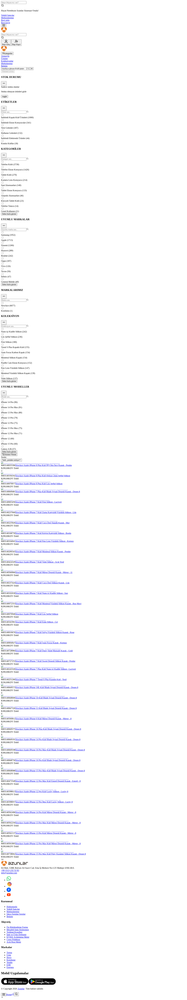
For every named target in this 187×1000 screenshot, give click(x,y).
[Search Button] (16, 994)
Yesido (9, 962)
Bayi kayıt (5, 23)
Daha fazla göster (9, 214)
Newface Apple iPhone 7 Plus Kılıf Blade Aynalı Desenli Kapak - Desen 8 (47, 491)
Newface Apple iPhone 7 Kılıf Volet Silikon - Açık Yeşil (39, 562)
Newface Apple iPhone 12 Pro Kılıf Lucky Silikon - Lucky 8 (41, 791)
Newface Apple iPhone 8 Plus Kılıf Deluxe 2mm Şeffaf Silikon (42, 476)
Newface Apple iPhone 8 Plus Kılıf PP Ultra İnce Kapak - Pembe (43, 465)
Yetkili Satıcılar (7, 15)
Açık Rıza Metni (14, 942)
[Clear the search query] (32, 68)
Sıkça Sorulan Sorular (16, 914)
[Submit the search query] (28, 68)
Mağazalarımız (7, 18)
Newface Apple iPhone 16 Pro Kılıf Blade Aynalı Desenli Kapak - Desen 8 (47, 760)
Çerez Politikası (13, 939)
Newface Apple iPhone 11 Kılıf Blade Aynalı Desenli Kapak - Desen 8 (46, 708)
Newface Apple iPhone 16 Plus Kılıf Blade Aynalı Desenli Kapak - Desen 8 (48, 729)
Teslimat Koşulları (14, 932)
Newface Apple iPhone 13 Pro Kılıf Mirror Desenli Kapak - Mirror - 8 (45, 833)
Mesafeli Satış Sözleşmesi (18, 930)
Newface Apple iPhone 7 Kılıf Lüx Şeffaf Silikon (36, 614)
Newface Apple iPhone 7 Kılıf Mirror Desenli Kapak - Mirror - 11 (43, 572)
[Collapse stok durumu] (4, 83)
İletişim (4, 66)
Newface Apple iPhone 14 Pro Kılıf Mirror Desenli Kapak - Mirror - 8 (45, 812)
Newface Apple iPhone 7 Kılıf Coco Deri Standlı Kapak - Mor (42, 523)
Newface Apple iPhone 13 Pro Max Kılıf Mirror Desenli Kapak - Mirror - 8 (48, 823)
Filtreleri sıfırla (8, 72)
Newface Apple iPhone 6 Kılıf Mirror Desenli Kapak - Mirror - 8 (43, 718)
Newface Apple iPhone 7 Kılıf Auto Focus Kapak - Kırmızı (41, 643)
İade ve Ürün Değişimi (16, 934)
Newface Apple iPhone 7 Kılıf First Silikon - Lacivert (38, 502)
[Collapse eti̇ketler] (4, 108)
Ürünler (4, 58)
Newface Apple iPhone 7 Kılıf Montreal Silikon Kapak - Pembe (43, 551)
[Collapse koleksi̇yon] (4, 322)
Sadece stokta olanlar (10, 87)
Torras (9, 952)
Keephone (11, 960)
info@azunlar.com (9, 873)
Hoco (9, 957)
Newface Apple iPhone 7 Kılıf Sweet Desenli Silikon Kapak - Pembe (45, 661)
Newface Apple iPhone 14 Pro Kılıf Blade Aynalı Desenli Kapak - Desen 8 (47, 739)
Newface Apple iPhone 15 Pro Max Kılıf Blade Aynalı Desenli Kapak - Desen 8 (50, 771)
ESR (9, 965)
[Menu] (3, 25)
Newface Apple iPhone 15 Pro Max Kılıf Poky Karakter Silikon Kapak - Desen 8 (50, 854)
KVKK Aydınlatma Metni (18, 937)
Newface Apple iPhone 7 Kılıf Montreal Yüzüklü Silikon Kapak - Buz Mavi (48, 603)
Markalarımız (7, 63)
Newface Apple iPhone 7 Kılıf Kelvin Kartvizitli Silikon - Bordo (43, 533)
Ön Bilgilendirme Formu (17, 927)
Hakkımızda (12, 907)
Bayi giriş (5, 20)
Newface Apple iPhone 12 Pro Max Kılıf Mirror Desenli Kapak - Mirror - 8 (48, 843)
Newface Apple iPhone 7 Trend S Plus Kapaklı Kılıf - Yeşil (41, 679)
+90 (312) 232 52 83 (10, 870)
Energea (10, 967)
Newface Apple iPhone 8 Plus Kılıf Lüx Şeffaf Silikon (38, 483)
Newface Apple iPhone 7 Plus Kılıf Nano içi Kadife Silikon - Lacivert (45, 669)
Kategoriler (8, 53)
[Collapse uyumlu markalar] (4, 226)
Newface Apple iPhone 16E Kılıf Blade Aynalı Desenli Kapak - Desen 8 (46, 687)
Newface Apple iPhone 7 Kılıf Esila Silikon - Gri (36, 622)
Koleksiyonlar (7, 61)
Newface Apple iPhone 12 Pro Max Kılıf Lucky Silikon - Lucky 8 (44, 802)
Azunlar (21, 989)
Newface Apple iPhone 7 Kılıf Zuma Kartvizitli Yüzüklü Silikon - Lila (45, 512)
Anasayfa (5, 56)
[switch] (4, 96)
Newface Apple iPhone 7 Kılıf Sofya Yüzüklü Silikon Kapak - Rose (44, 632)
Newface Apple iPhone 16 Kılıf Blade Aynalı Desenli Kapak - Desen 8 (46, 698)
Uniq (9, 955)
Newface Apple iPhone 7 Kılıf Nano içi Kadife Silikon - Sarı (41, 593)
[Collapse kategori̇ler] (4, 155)
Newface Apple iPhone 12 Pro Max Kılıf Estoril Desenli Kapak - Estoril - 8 (48, 781)
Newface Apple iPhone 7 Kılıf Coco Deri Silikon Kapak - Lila (42, 583)
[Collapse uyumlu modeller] (4, 393)
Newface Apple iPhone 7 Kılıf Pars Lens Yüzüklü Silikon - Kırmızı (44, 541)
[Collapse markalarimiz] (4, 296)
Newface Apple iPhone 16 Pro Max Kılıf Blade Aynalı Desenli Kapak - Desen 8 (50, 750)
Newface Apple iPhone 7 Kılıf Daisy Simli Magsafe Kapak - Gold (44, 651)
